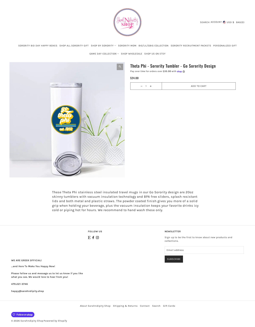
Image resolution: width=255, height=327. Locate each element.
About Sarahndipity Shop (95, 305)
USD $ (230, 22)
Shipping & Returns (125, 305)
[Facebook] (93, 237)
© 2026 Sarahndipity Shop (27, 320)
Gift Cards (169, 305)
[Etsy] (89, 237)
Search (156, 305)
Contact (145, 305)
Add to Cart (198, 86)
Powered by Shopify (55, 320)
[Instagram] (97, 237)
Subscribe (174, 259)
